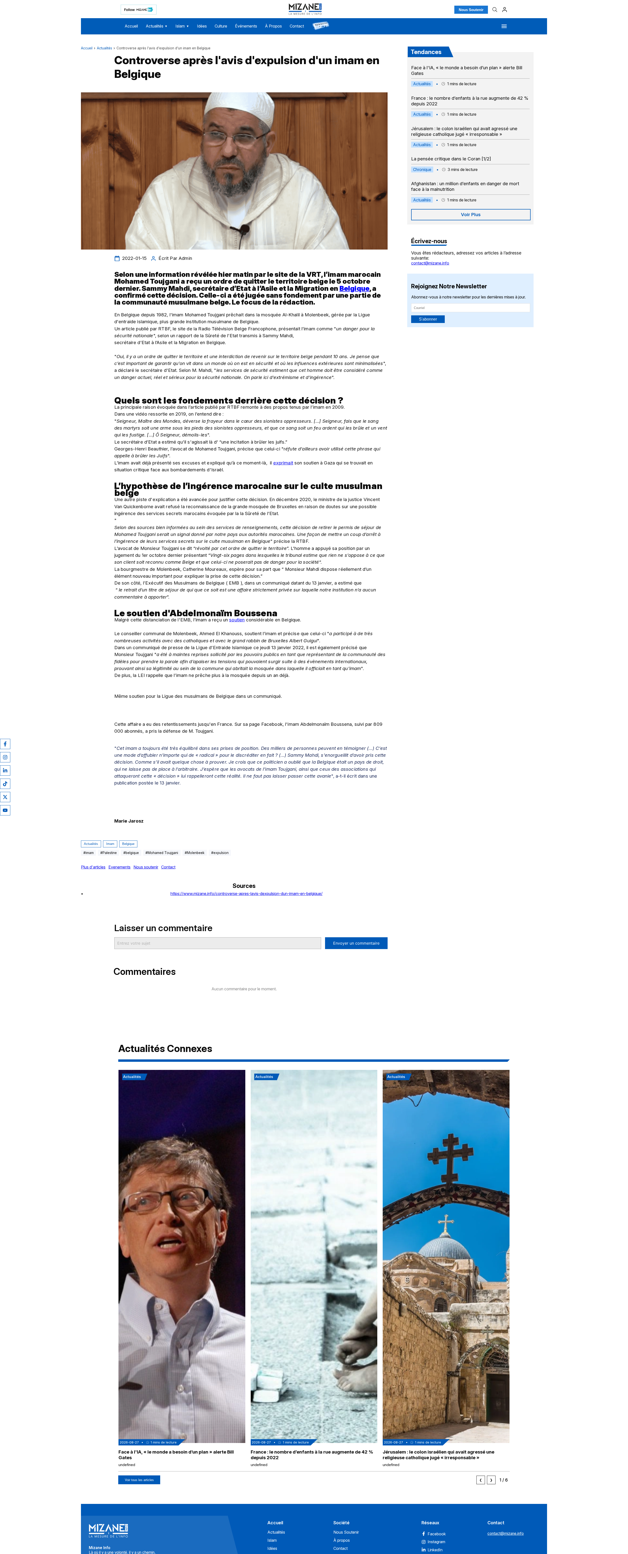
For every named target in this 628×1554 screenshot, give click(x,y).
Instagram (436, 1541)
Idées (202, 26)
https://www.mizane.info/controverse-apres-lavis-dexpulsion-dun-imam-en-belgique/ (246, 893)
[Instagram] (5, 757)
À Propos (273, 26)
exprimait (283, 463)
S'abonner (428, 319)
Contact (297, 26)
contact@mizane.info (430, 263)
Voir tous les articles (139, 1480)
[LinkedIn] (5, 770)
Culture (221, 26)
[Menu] (504, 26)
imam (110, 844)
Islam (182, 26)
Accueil (131, 26)
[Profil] (505, 10)
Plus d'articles (93, 867)
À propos (341, 1540)
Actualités (157, 26)
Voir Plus (471, 214)
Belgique (128, 844)
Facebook (437, 1533)
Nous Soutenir (471, 10)
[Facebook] (5, 744)
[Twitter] (5, 797)
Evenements (119, 867)
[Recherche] (495, 10)
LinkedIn (435, 1549)
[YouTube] (5, 810)
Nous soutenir (145, 867)
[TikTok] (5, 784)
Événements (246, 26)
